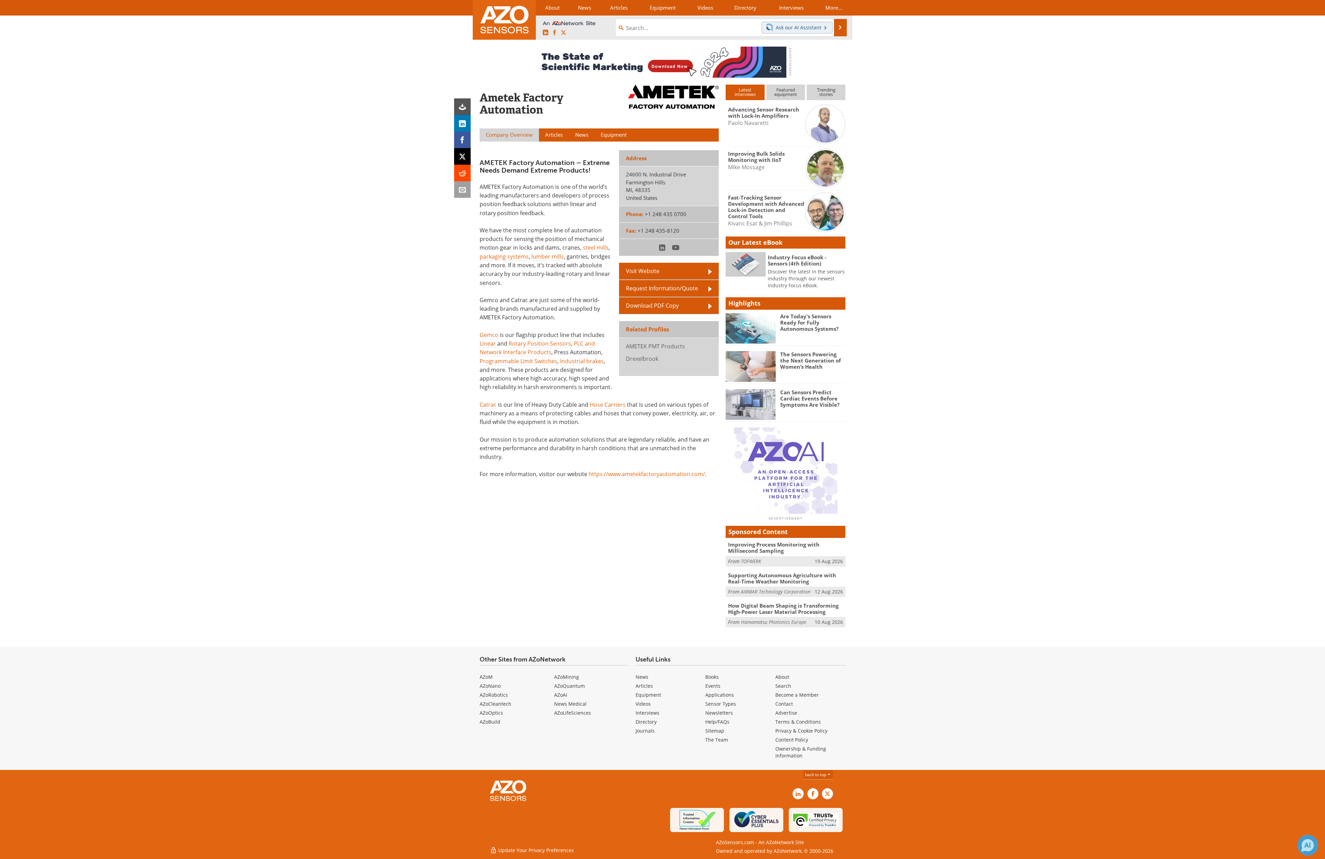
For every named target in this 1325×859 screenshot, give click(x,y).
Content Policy (791, 739)
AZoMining (566, 677)
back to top (816, 775)
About (782, 677)
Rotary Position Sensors (540, 343)
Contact (784, 704)
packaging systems (504, 256)
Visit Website (642, 271)
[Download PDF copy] (462, 106)
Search (783, 686)
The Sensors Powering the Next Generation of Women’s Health (810, 360)
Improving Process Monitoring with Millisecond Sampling (773, 547)
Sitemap (714, 730)
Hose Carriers (608, 404)
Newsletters (719, 713)
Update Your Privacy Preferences (535, 850)
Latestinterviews (745, 92)
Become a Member (797, 695)
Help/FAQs (717, 721)
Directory (646, 721)
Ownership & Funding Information (800, 752)
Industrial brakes (582, 361)
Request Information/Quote (662, 288)
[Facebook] (462, 140)
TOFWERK (751, 561)
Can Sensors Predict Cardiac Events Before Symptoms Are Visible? (810, 398)
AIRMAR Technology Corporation (776, 591)
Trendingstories (826, 92)
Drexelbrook (642, 359)
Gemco (489, 335)
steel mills (596, 247)
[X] (462, 156)
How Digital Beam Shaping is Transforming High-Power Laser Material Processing (783, 608)
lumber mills (547, 256)
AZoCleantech (495, 704)
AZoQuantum (569, 686)
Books (712, 677)
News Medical (570, 704)
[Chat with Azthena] (1307, 845)
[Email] (462, 189)
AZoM (486, 677)
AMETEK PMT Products (655, 346)
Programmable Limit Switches (518, 361)
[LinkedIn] (462, 123)
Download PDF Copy (652, 305)
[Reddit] (462, 173)
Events (712, 686)
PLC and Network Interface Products (537, 348)
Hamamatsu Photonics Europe (773, 622)
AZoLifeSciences (572, 713)
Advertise (786, 713)
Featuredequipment (785, 92)
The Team (716, 739)
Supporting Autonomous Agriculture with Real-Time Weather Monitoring (782, 578)
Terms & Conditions (798, 721)
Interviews (647, 713)
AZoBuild (490, 721)
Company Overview (509, 134)
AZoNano (490, 686)
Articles (644, 686)
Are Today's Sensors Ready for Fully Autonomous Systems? (809, 322)
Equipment (648, 695)
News (642, 677)
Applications (719, 695)
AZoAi (560, 695)
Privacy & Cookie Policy (801, 730)
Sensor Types (720, 704)
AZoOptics (491, 713)
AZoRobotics (494, 695)
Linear (488, 343)
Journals (645, 730)
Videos (643, 704)
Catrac (488, 404)
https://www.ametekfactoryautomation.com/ (647, 474)
